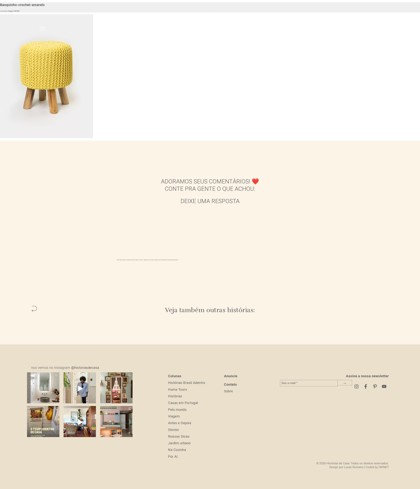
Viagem (174, 416)
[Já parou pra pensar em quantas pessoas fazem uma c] (80, 388)
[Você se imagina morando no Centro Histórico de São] (116, 422)
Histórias (175, 396)
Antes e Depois (179, 423)
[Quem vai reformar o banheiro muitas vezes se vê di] (43, 388)
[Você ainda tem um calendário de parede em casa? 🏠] (43, 422)
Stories (173, 429)
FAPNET (384, 467)
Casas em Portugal (183, 402)
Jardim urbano (179, 443)
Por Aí (173, 456)
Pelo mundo (177, 409)
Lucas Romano (353, 467)
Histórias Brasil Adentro (186, 382)
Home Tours (177, 389)
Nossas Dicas (178, 436)
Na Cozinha (177, 449)
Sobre (228, 391)
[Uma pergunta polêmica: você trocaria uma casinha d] (80, 422)
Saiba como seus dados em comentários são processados (161, 260)
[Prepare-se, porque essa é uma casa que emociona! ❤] (116, 388)
